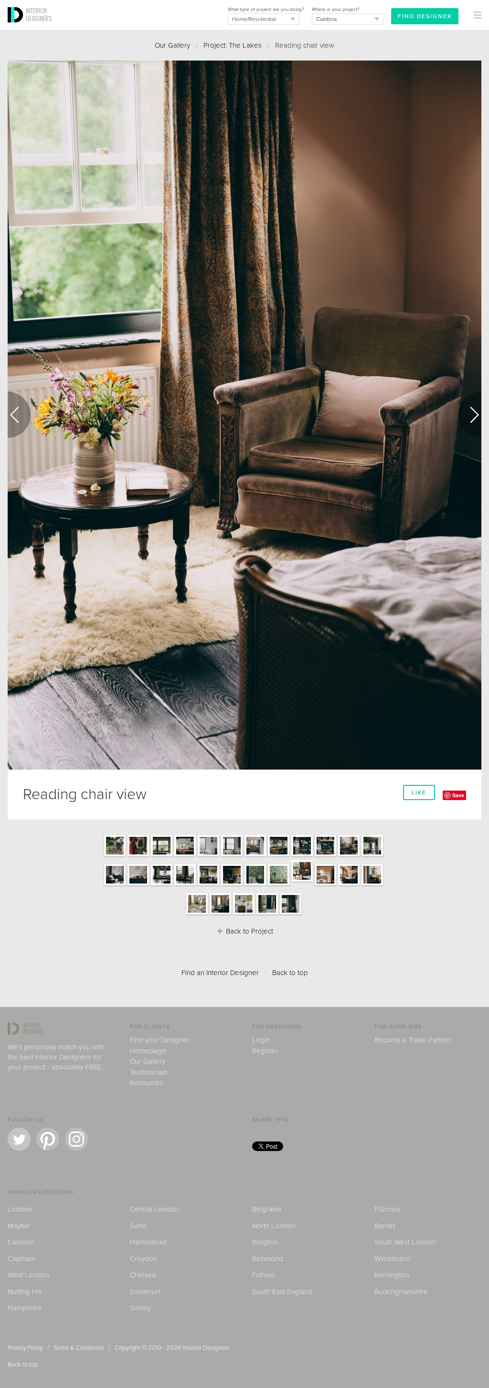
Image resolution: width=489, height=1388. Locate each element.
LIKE (419, 792)
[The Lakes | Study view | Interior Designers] (161, 885)
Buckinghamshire (401, 1291)
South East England (282, 1291)
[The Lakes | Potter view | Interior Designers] (255, 885)
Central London (154, 1209)
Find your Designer (160, 1040)
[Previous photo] (19, 415)
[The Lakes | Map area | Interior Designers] (138, 885)
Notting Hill (25, 1291)
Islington (265, 1242)
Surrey (140, 1308)
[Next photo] (469, 415)
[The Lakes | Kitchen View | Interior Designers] (161, 856)
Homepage (148, 1051)
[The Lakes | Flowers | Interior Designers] (232, 856)
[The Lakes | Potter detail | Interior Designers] (278, 885)
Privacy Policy (25, 1348)
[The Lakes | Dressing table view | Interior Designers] (325, 885)
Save (458, 795)
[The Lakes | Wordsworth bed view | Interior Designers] (197, 914)
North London (274, 1226)
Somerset (145, 1291)
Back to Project (248, 931)
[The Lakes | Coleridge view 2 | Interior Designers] (290, 914)
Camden (21, 1242)
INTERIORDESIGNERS (39, 14)
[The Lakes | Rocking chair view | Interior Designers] (185, 885)
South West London (405, 1242)
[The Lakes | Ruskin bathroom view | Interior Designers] (372, 885)
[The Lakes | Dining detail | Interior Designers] (302, 856)
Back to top (290, 972)
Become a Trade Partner (412, 1040)
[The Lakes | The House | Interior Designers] (115, 856)
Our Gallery (172, 45)
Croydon (143, 1258)
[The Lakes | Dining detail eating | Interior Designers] (349, 856)
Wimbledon (392, 1258)
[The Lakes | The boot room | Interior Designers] (138, 856)
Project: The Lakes (232, 45)
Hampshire (25, 1308)
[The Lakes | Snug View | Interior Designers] (372, 856)
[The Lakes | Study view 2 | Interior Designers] (208, 885)
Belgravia (266, 1209)
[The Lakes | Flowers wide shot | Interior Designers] (255, 856)
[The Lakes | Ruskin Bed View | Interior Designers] (349, 885)
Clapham (21, 1258)
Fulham (263, 1275)
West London (28, 1275)
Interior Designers (206, 1348)
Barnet (384, 1226)
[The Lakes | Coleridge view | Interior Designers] (267, 914)
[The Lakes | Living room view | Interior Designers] (232, 885)
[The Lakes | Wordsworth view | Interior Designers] (220, 914)
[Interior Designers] (17, 27)
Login (261, 1040)
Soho (138, 1226)
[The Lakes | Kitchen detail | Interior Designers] (208, 856)
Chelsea (143, 1275)
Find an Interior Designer (220, 972)
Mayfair (19, 1226)
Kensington (391, 1275)
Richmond (267, 1258)
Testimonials (149, 1072)
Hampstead (148, 1242)
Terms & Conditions (78, 1348)
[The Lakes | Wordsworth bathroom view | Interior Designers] (244, 914)
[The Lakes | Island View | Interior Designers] (185, 856)
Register (265, 1051)
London (20, 1209)
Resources (146, 1083)
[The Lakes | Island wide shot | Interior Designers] (278, 856)
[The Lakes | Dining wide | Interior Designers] (325, 856)
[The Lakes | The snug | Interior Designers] (115, 885)
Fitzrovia (387, 1209)
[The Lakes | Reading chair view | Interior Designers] (302, 881)
